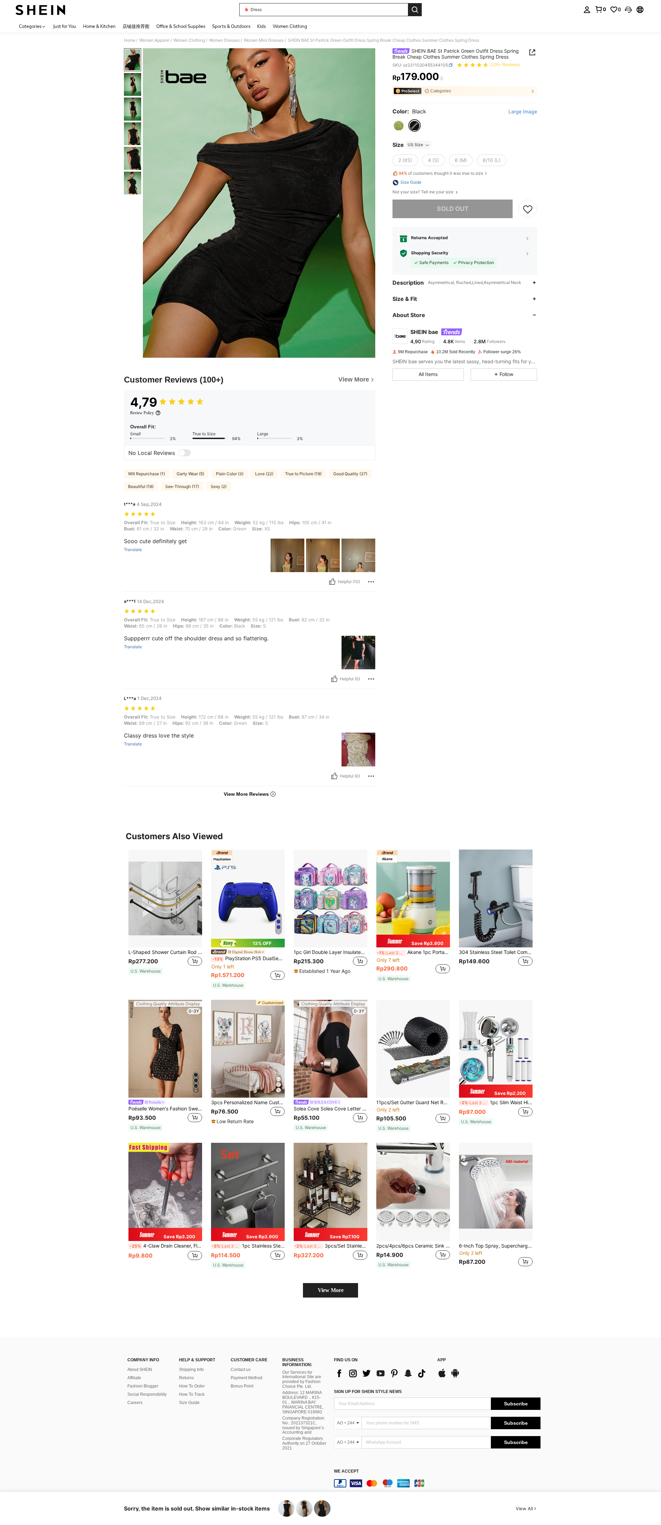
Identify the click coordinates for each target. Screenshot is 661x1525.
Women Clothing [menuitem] (290, 26)
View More (331, 1290)
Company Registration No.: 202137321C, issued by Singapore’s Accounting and (303, 1425)
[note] (145, 971)
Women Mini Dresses (264, 40)
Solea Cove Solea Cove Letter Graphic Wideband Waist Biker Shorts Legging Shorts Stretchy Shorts (330, 1108)
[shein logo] (40, 9)
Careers (135, 1402)
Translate (133, 549)
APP (441, 1360)
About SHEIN (139, 1369)
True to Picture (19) (303, 473)
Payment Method (246, 1377)
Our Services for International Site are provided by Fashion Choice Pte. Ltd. (301, 1379)
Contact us (241, 1369)
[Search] (415, 9)
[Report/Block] (371, 582)
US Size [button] (415, 145)
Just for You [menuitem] (64, 26)
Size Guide (189, 1402)
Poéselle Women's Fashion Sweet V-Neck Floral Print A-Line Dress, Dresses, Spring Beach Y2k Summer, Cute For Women (165, 1108)
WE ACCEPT (346, 1471)
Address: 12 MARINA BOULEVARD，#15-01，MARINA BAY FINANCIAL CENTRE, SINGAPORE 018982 (302, 1402)
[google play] (455, 1376)
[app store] (442, 1376)
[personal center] (587, 10)
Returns (186, 1377)
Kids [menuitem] (261, 26)
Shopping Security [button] (429, 253)
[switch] (184, 452)
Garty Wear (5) (190, 473)
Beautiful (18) (141, 486)
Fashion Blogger (142, 1386)
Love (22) (264, 473)
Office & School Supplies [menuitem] (180, 26)
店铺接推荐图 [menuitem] (136, 26)
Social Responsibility (147, 1394)
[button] (628, 10)
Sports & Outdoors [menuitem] (231, 26)
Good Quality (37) (350, 473)
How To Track (191, 1394)
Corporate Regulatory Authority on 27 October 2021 (304, 1443)
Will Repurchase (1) (146, 473)
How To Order (192, 1386)
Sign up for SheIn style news (368, 1391)
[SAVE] (527, 209)
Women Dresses (224, 40)
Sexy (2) (219, 486)
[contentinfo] (437, 1483)
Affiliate (134, 1377)
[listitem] (165, 915)
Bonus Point (242, 1386)
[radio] (398, 126)
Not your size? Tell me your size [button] (423, 192)
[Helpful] (332, 582)
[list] (382, 1373)
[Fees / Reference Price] (441, 78)
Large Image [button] (522, 111)
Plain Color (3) (229, 473)
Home (129, 40)
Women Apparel (154, 40)
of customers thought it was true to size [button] (441, 173)
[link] (600, 9)
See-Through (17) (182, 486)
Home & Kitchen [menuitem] (99, 26)
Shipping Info (191, 1369)
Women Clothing (189, 40)
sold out (453, 209)
